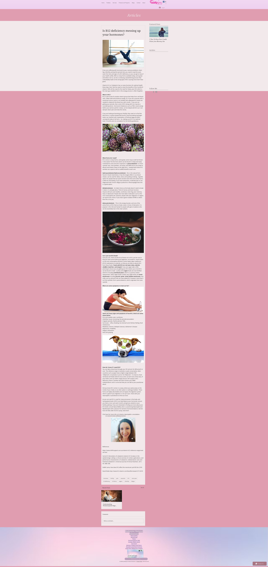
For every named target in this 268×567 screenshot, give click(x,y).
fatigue (133, 481)
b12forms (114, 481)
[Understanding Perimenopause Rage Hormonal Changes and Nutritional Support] (111, 496)
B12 (128, 478)
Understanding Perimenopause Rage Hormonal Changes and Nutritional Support (110, 504)
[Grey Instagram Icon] (165, 2)
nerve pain (134, 478)
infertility (127, 481)
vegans (120, 481)
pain (117, 478)
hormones (105, 478)
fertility (112, 478)
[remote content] (123, 416)
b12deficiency (106, 481)
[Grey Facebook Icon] (153, 92)
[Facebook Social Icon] (164, 2)
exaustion (123, 478)
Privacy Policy (139, 561)
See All (142, 487)
